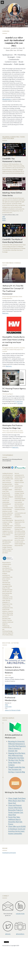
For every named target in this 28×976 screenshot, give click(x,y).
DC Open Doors (18, 401)
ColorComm (8, 706)
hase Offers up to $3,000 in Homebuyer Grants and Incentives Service (17, 828)
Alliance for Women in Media (12, 710)
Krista (4, 218)
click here (19, 403)
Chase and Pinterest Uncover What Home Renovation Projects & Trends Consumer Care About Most (15, 810)
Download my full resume (9, 852)
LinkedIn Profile (20, 913)
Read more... (5, 313)
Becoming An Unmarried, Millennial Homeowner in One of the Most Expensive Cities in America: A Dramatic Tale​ (17, 746)
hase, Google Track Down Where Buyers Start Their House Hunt (17, 800)
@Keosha (7, 934)
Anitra (4, 220)
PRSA (6, 704)
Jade (3, 216)
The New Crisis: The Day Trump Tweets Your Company (16, 762)
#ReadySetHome (6, 99)
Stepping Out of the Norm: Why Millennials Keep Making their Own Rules (17, 755)
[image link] (7, 906)
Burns (22, 934)
